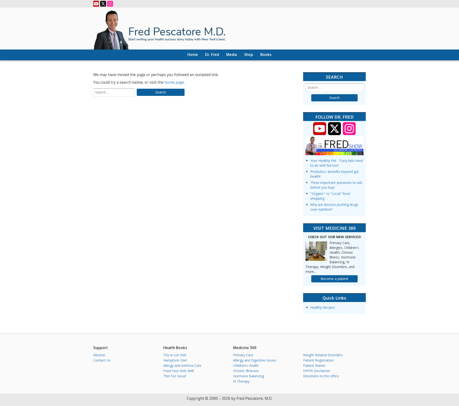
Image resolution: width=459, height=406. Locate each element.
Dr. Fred (212, 54)
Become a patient (334, 278)
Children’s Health (246, 365)
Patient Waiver (314, 365)
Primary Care (243, 355)
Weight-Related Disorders (323, 355)
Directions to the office (321, 376)
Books (266, 54)
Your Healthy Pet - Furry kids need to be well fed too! (336, 163)
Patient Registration (318, 360)
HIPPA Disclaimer (316, 370)
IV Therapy (241, 381)
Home (192, 54)
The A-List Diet (174, 355)
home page (174, 82)
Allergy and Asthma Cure (182, 365)
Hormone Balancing (248, 376)
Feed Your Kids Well (178, 370)
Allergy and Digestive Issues (254, 360)
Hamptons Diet (175, 360)
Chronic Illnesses (246, 370)
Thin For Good (174, 376)
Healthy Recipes (322, 307)
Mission (99, 355)
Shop (248, 54)
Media (231, 54)
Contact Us (101, 360)
